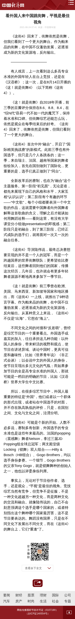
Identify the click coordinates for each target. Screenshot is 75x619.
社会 (55, 601)
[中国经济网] (13, 5)
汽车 (6, 601)
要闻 (6, 595)
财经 (18, 595)
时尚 (31, 601)
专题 (67, 601)
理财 (43, 595)
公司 (67, 595)
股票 (31, 595)
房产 (18, 601)
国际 (55, 595)
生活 (43, 601)
